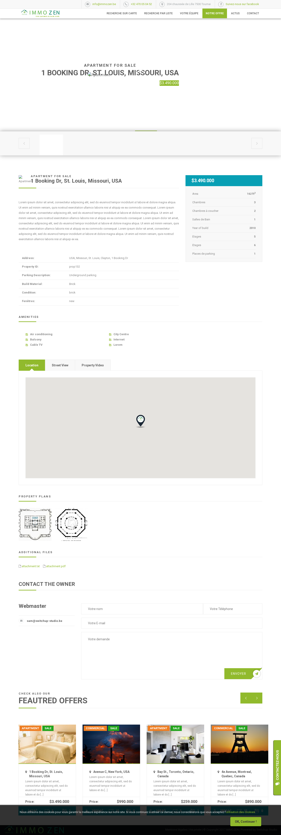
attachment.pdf (56, 566)
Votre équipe (189, 13)
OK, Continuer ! (246, 821)
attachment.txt (31, 566)
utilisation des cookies (240, 812)
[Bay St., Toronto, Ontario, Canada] (175, 743)
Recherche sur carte (122, 13)
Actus (235, 13)
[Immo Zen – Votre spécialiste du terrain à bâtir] (39, 12)
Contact (253, 13)
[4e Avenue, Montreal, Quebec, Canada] (239, 743)
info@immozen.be (104, 4)
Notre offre (215, 13)
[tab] (32, 365)
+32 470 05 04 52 (141, 4)
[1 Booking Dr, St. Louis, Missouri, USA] (47, 743)
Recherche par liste (158, 13)
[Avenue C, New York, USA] (111, 743)
